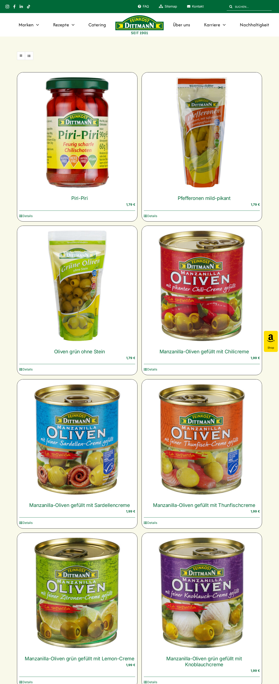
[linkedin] (21, 6)
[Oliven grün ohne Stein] (77, 286)
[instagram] (7, 6)
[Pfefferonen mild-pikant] (202, 132)
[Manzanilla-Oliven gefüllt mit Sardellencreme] (77, 439)
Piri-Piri (79, 198)
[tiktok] (28, 6)
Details (28, 216)
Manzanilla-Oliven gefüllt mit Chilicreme (204, 352)
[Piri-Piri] (77, 132)
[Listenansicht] (29, 56)
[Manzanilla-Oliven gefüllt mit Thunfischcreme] (202, 439)
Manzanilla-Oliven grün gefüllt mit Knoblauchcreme (204, 661)
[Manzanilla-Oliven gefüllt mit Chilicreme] (202, 286)
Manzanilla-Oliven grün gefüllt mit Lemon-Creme (79, 659)
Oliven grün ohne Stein (79, 352)
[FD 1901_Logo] (139, 15)
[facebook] (14, 6)
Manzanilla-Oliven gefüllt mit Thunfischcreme (204, 505)
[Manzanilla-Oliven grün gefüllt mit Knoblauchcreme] (202, 593)
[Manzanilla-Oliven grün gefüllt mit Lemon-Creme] (77, 593)
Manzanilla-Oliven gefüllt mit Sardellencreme (79, 505)
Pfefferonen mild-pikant (204, 198)
